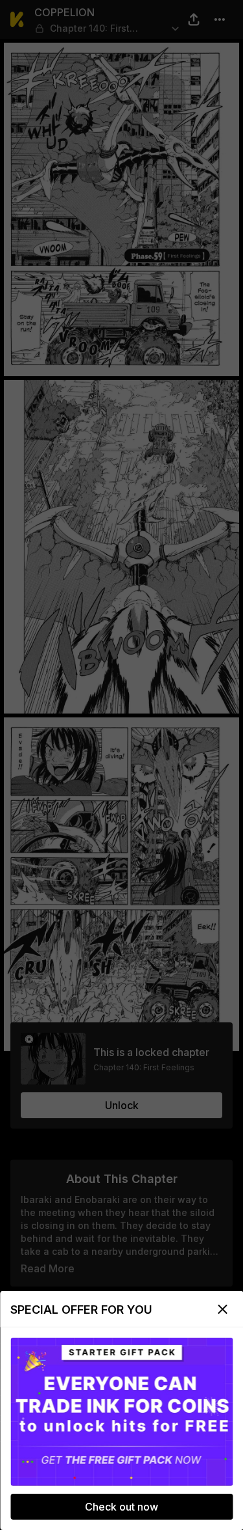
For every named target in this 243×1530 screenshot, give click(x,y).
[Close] (222, 1309)
